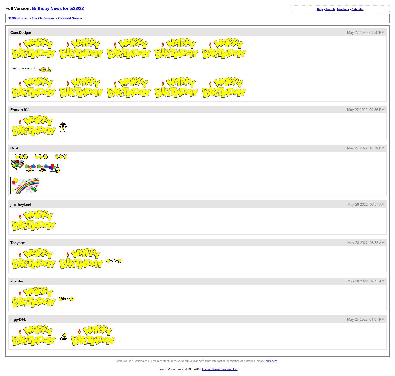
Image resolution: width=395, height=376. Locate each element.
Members (343, 9)
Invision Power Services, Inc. (220, 369)
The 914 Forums (43, 18)
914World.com (18, 18)
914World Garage (70, 18)
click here (271, 360)
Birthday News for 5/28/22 (58, 8)
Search (330, 9)
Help (320, 9)
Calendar (358, 9)
